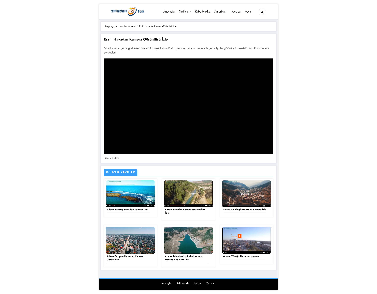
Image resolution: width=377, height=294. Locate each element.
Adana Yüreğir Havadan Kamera (241, 256)
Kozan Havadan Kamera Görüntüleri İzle (185, 211)
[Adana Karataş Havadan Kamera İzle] (130, 193)
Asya (248, 11)
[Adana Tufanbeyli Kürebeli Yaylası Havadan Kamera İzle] (188, 240)
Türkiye (183, 11)
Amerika (219, 11)
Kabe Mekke (202, 11)
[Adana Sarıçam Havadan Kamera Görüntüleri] (130, 240)
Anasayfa (169, 11)
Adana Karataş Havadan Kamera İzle (127, 209)
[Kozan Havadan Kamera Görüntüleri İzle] (188, 193)
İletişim (197, 283)
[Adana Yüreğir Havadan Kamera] (246, 240)
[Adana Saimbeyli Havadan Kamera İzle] (246, 193)
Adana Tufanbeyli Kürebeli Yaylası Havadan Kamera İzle (183, 258)
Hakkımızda (182, 283)
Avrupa (236, 11)
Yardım (210, 283)
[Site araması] (262, 12)
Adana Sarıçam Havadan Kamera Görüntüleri (125, 258)
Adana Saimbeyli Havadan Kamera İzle (244, 209)
